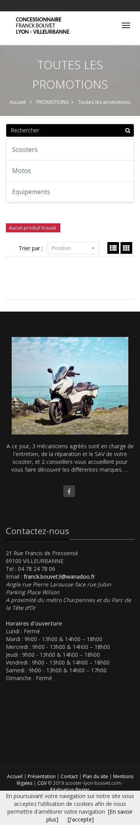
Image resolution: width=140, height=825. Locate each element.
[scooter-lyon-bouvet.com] (41, 19)
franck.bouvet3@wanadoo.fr (59, 576)
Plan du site (96, 776)
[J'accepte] (81, 819)
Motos (21, 170)
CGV (42, 783)
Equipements (31, 191)
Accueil (15, 776)
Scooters (25, 149)
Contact (70, 776)
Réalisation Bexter (70, 789)
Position (62, 247)
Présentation (42, 776)
